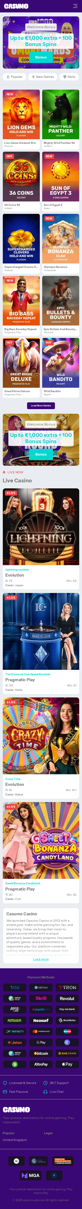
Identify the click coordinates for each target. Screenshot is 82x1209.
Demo (22, 118)
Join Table (42, 526)
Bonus (41, 57)
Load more (41, 959)
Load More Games (41, 405)
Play (23, 110)
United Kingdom (15, 1140)
